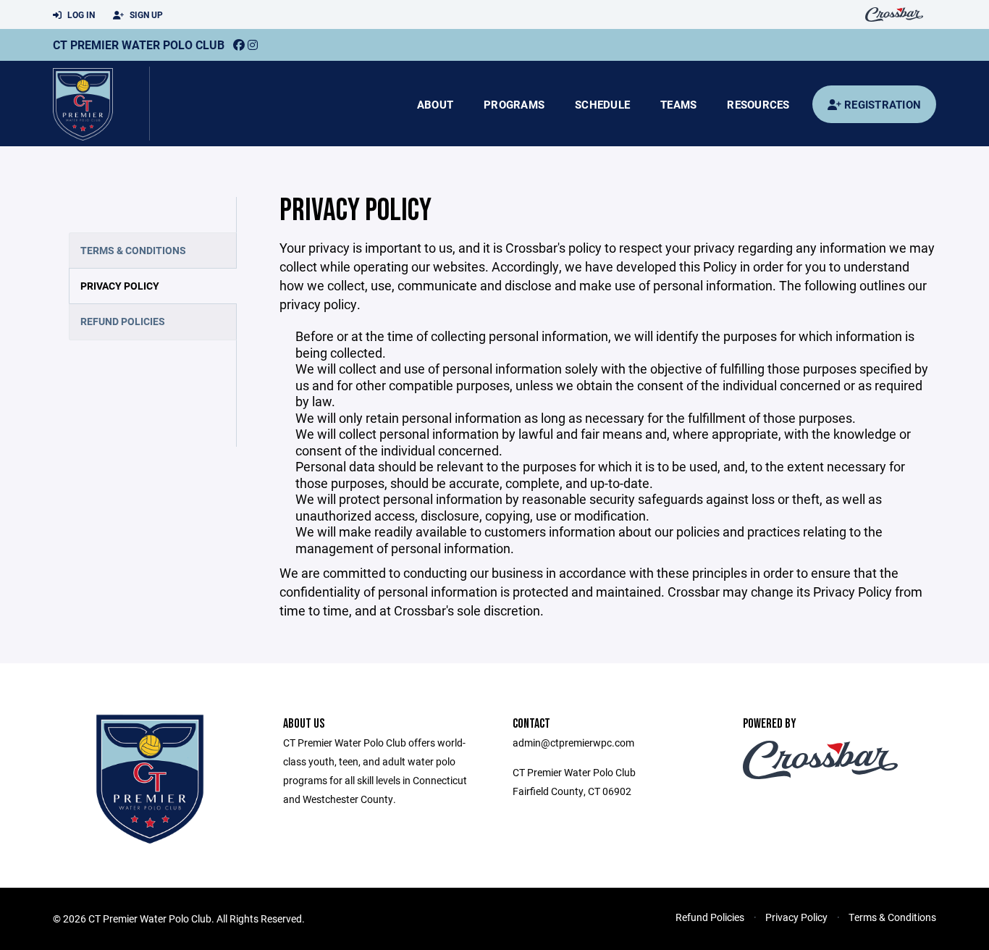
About (435, 104)
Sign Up (145, 14)
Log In (80, 14)
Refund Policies (122, 321)
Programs (514, 104)
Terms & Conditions (133, 250)
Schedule (602, 104)
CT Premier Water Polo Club (138, 44)
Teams (678, 104)
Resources (758, 104)
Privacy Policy (119, 286)
